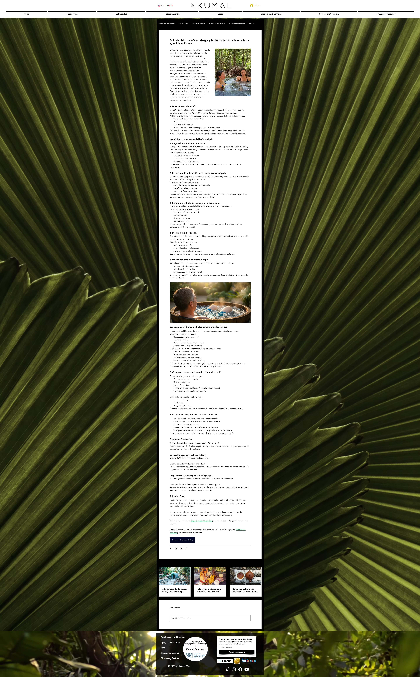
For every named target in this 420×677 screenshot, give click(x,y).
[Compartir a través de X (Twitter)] (176, 548)
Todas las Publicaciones (167, 24)
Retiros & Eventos (199, 24)
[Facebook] (240, 669)
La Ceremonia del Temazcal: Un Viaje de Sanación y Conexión (174, 590)
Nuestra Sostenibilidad (237, 24)
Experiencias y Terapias (217, 24)
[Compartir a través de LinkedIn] (181, 548)
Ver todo (259, 563)
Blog (163, 647)
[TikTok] (227, 669)
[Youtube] (246, 669)
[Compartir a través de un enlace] (187, 548)
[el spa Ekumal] (210, 576)
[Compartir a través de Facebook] (171, 548)
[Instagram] (233, 669)
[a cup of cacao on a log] (245, 576)
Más (250, 24)
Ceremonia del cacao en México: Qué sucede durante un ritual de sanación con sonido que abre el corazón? (245, 590)
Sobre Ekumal (183, 24)
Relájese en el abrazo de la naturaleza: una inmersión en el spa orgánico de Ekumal (210, 590)
